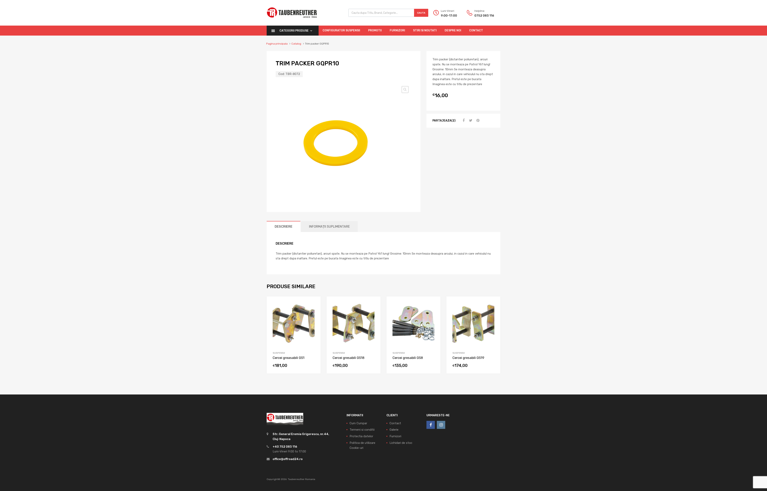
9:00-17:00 (449, 15)
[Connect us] (430, 424)
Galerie (393, 429)
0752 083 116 (484, 15)
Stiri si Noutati (425, 30)
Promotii (375, 30)
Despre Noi (453, 30)
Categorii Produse (294, 30)
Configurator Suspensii (341, 30)
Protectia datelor (361, 436)
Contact (476, 30)
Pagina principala (277, 43)
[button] (405, 89)
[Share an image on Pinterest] (477, 120)
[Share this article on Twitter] (470, 120)
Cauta (421, 12)
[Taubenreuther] (292, 20)
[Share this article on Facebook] (463, 120)
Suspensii (279, 353)
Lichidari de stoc (400, 443)
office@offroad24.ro (288, 459)
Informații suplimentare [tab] (329, 226)
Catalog (296, 43)
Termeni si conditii (362, 429)
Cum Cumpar (358, 423)
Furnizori (397, 30)
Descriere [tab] (283, 226)
